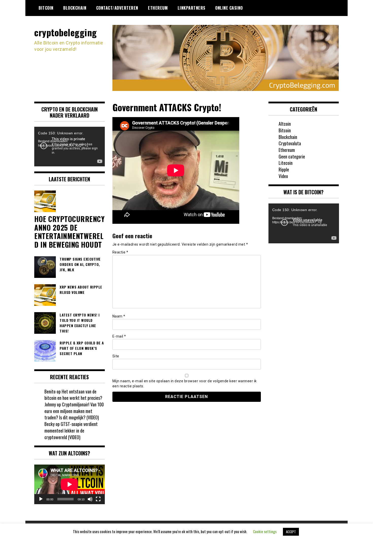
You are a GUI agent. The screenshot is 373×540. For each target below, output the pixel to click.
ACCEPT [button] (291, 531)
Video (283, 176)
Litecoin (286, 163)
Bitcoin (46, 8)
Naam (118, 316)
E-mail (119, 336)
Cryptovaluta (290, 143)
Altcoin (285, 123)
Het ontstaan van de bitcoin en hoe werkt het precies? (73, 394)
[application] (69, 146)
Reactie (120, 252)
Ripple (284, 169)
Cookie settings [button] (265, 531)
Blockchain (74, 8)
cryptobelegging (65, 32)
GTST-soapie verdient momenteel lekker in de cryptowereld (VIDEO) (71, 430)
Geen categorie (292, 156)
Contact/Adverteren (117, 8)
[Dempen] (90, 499)
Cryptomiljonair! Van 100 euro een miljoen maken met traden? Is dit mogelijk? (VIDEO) (74, 411)
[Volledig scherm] (98, 499)
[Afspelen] (40, 499)
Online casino (229, 8)
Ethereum (158, 8)
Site (115, 356)
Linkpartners (192, 8)
